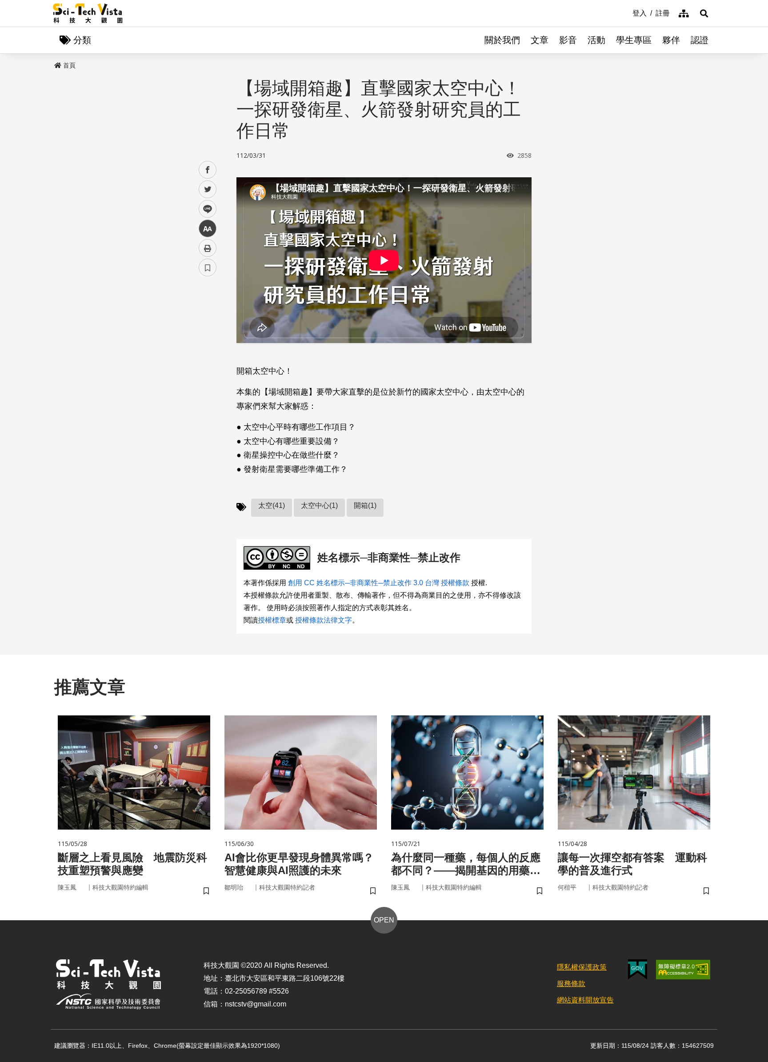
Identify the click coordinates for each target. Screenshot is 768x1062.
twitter (207, 189)
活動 (596, 40)
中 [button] (207, 228)
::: (626, 12)
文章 (539, 40)
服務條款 (571, 983)
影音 (568, 40)
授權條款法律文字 (323, 620)
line (205, 209)
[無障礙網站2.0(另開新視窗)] (683, 969)
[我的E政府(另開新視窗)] (637, 969)
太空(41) (271, 505)
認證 (699, 40)
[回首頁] (88, 13)
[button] (704, 13)
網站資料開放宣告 (585, 1000)
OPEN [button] (384, 920)
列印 (207, 248)
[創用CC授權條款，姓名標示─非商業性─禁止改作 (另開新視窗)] (279, 558)
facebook (207, 170)
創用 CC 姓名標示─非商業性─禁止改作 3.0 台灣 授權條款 (378, 583)
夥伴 (671, 40)
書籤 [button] (207, 267)
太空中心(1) (319, 505)
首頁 (69, 65)
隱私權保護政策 (582, 967)
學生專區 (634, 40)
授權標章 (272, 620)
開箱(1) (365, 505)
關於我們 (502, 40)
